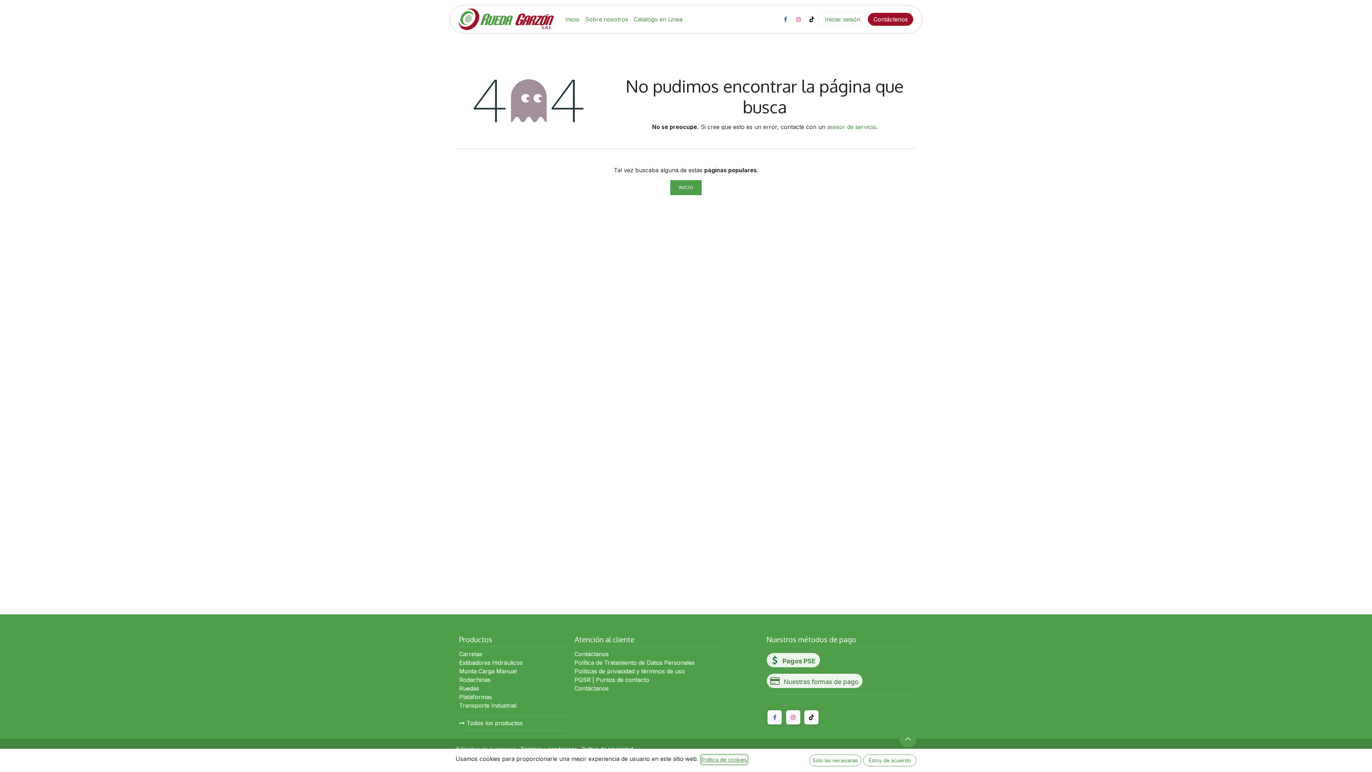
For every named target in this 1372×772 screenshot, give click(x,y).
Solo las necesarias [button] (835, 760)
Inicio (686, 187)
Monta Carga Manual (488, 671)
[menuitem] (572, 19)
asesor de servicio (851, 126)
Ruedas (469, 688)
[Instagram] (798, 19)
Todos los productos (494, 723)
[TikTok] (811, 19)
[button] (907, 738)
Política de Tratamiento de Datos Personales (635, 662)
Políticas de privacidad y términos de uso (630, 671)
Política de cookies (724, 760)
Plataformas (475, 697)
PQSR (583, 679)
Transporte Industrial (487, 705)
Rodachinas (475, 679)
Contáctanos (592, 654)
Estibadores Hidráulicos (491, 662)
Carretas (470, 654)
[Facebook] (785, 19)
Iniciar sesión (842, 19)
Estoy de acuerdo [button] (890, 760)
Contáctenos (891, 19)
